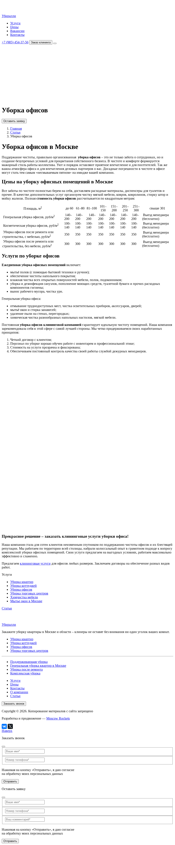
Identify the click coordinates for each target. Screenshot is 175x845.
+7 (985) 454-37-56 (15, 42)
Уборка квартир (21, 54)
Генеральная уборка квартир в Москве (38, 665)
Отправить (10, 781)
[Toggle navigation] (55, 43)
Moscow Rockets (58, 718)
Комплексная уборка (25, 673)
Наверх (7, 731)
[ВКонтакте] (4, 726)
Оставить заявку (14, 99)
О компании (19, 88)
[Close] (3, 746)
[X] (10, 726)
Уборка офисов (21, 61)
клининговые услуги (35, 563)
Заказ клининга (41, 42)
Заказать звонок (13, 703)
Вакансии (17, 31)
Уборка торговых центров (29, 65)
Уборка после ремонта (26, 669)
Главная (16, 128)
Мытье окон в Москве (26, 601)
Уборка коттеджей (23, 57)
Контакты (17, 35)
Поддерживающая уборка (29, 662)
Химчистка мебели (24, 69)
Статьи (15, 92)
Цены (14, 27)
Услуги (15, 23)
